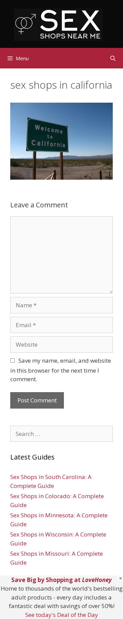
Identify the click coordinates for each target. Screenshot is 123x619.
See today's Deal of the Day (61, 615)
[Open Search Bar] (113, 58)
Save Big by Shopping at (61, 580)
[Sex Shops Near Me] (58, 24)
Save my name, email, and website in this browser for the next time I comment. (60, 370)
